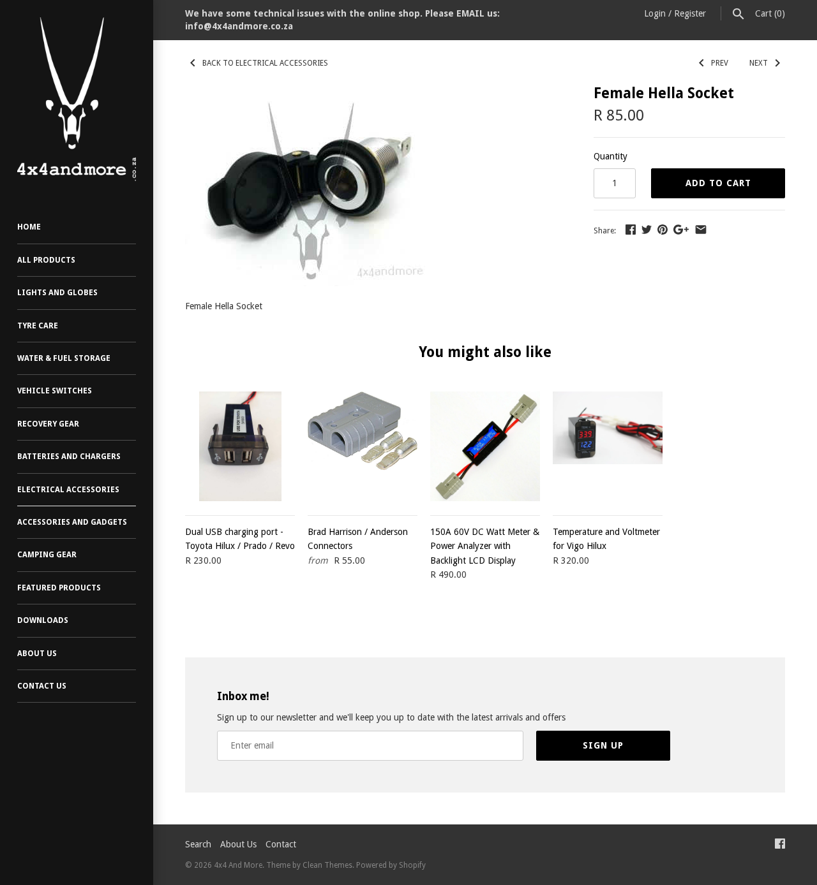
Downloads (42, 620)
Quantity (610, 156)
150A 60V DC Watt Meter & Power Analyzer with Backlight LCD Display (484, 546)
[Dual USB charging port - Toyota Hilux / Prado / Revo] (240, 446)
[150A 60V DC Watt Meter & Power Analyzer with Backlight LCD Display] (485, 446)
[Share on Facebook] (631, 229)
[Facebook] (780, 845)
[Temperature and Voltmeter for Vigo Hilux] (608, 446)
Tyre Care (37, 325)
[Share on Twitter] (646, 229)
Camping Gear (47, 554)
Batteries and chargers (69, 456)
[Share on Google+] (681, 229)
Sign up (603, 745)
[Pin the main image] (662, 229)
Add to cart (718, 183)
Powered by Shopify (391, 865)
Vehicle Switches (54, 390)
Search (198, 844)
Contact (281, 844)
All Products (46, 260)
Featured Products (59, 587)
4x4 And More (238, 865)
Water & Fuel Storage (63, 358)
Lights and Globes (57, 292)
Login (655, 13)
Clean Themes (327, 865)
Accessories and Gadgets (72, 522)
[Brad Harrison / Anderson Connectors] (362, 446)
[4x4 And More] (76, 99)
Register (690, 13)
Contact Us (41, 686)
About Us (37, 653)
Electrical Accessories (68, 489)
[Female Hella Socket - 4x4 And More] (310, 93)
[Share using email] (700, 229)
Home (29, 227)
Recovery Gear (48, 424)
